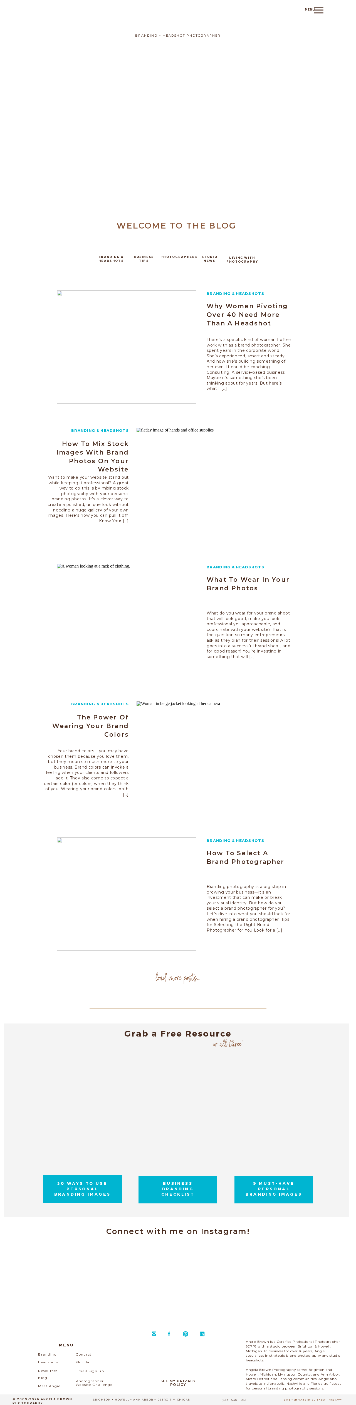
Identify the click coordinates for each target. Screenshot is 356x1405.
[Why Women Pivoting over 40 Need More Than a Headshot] (126, 347)
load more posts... (178, 977)
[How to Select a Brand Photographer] (126, 894)
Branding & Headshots (235, 293)
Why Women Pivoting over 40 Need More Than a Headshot (247, 314)
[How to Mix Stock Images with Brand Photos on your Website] (206, 484)
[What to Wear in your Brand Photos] (126, 620)
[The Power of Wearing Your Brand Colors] (206, 758)
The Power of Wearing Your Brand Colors (90, 726)
